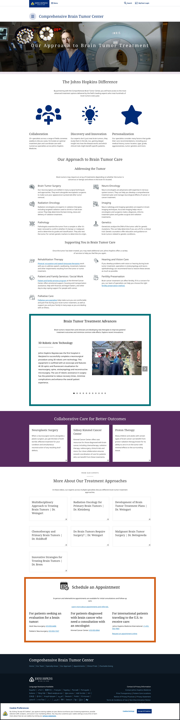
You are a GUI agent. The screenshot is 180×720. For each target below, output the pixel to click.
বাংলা (89, 693)
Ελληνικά (85, 696)
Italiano (32, 693)
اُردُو (49, 700)
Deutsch (68, 696)
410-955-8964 (94, 630)
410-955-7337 (54, 631)
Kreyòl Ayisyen (50, 696)
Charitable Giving (106, 666)
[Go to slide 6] (89, 393)
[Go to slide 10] (102, 393)
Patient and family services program (52, 280)
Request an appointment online (124, 633)
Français (57, 690)
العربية (60, 696)
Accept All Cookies (144, 711)
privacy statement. (49, 716)
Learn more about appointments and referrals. (90, 607)
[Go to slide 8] (95, 393)
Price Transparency (123, 693)
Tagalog (66, 690)
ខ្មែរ (75, 700)
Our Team (40, 666)
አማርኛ (40, 690)
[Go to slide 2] (77, 393)
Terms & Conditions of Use (117, 700)
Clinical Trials (92, 666)
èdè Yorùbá (80, 693)
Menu (54, 4)
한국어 (39, 696)
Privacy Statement (144, 696)
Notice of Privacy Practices (124, 696)
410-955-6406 (51, 626)
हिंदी (62, 699)
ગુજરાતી (32, 700)
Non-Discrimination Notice (139, 700)
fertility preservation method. (113, 285)
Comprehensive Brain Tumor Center (71, 16)
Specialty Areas (52, 666)
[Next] (145, 368)
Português (85, 690)
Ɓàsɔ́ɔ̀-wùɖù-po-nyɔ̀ (55, 693)
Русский (75, 690)
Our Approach (65, 666)
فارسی (56, 700)
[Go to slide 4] (83, 393)
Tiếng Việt (41, 693)
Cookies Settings (128, 711)
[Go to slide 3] (80, 393)
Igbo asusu (69, 693)
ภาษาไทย (40, 700)
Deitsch (69, 700)
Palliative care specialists (47, 300)
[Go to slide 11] (105, 393)
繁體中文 (48, 690)
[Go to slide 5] (86, 393)
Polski (76, 696)
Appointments (79, 666)
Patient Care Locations (142, 693)
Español (32, 690)
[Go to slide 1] (74, 393)
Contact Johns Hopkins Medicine (138, 690)
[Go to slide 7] (92, 393)
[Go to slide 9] (99, 393)
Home (31, 666)
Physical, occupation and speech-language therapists (59, 263)
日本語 (31, 696)
